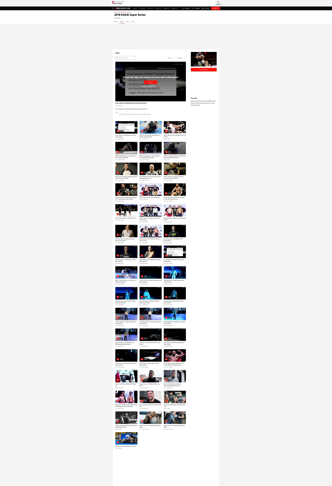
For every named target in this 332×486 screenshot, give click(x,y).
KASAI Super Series (120, 12)
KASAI (128, 12)
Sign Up (151, 82)
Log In (157, 86)
